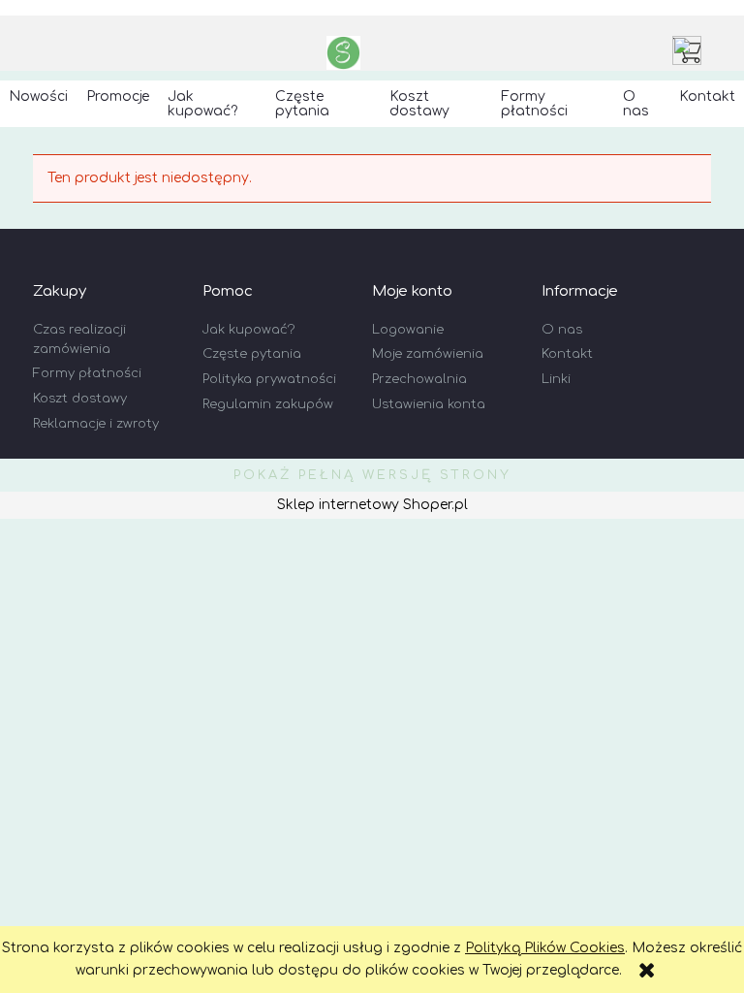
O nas (562, 329)
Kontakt (567, 354)
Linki (556, 379)
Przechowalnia (419, 379)
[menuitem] (39, 96)
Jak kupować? (248, 329)
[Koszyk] (691, 50)
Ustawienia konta (428, 404)
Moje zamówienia (427, 354)
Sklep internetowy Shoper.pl (372, 504)
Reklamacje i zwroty (96, 424)
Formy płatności (87, 373)
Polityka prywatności (269, 379)
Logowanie (408, 329)
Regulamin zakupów (267, 404)
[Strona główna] (343, 53)
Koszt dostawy (80, 398)
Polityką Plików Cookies (545, 948)
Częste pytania (251, 354)
